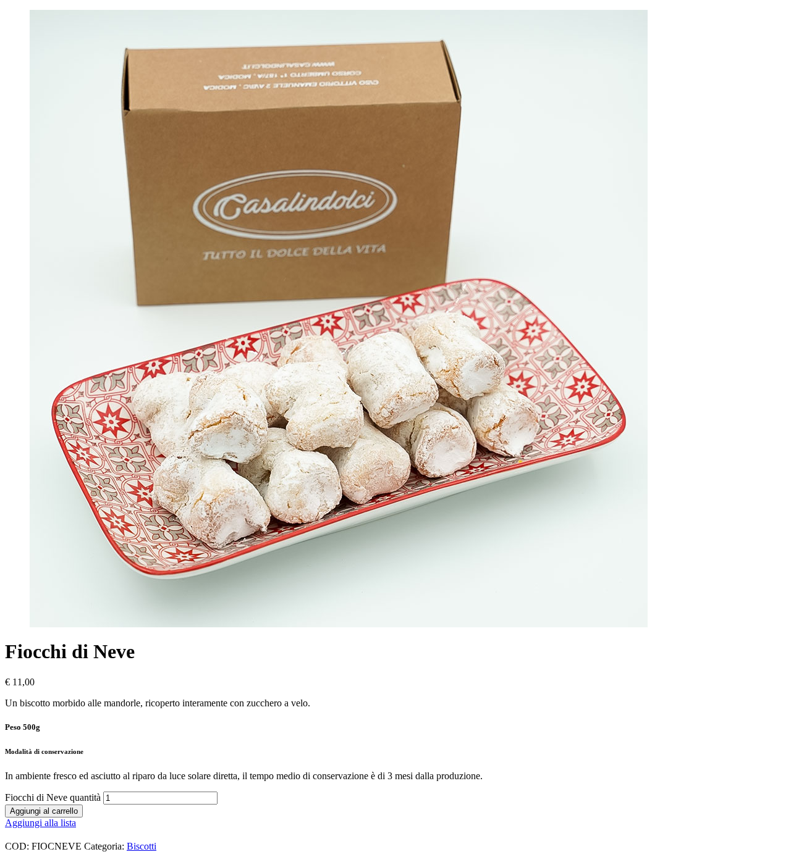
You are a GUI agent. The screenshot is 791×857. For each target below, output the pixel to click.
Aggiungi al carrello (44, 811)
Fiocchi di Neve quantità (53, 797)
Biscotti (141, 846)
